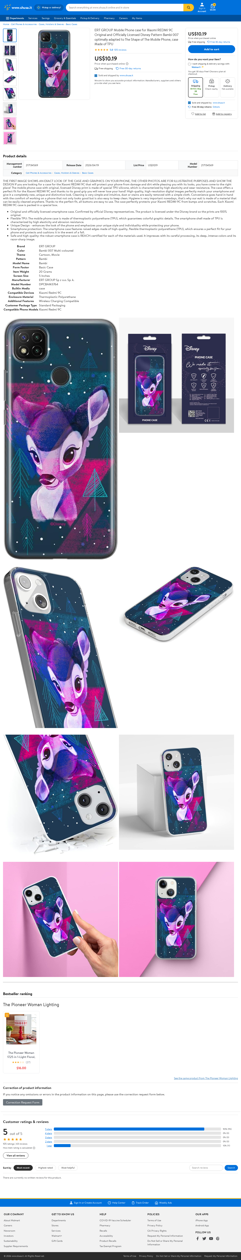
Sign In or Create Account (88, 1202)
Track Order (142, 1202)
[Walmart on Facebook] (197, 1238)
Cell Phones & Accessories (24, 24)
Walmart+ (57, 1235)
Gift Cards (57, 1240)
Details (216, 107)
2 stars (48, 1141)
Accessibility (106, 1235)
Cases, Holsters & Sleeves (51, 24)
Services (32, 18)
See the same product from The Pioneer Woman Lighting (206, 1078)
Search (231, 1167)
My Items (137, 18)
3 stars (48, 1137)
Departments (17, 18)
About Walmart (12, 1220)
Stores (55, 1225)
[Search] (188, 7)
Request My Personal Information (165, 1235)
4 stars (48, 1133)
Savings (46, 18)
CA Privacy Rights (156, 1230)
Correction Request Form (22, 1102)
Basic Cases (71, 24)
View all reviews (16, 1155)
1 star (49, 1145)
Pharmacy (109, 18)
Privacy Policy (154, 1225)
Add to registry (224, 113)
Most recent (23, 1167)
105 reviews (120, 49)
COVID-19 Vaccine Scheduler (115, 1220)
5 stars (48, 1129)
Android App (202, 1225)
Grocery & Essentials (65, 18)
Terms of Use (154, 1220)
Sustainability (11, 1240)
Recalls (103, 1230)
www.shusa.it (126, 75)
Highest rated (45, 1167)
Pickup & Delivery (89, 18)
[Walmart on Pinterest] (218, 1238)
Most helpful (68, 1167)
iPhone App (201, 1220)
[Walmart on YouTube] (211, 1238)
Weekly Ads (165, 1202)
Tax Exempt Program (110, 1246)
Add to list (200, 113)
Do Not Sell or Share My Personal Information (178, 1256)
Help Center (118, 1202)
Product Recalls (108, 1240)
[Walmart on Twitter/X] (204, 1238)
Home (6, 24)
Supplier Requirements (16, 1246)
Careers (123, 18)
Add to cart (211, 49)
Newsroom (9, 1230)
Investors (8, 1235)
